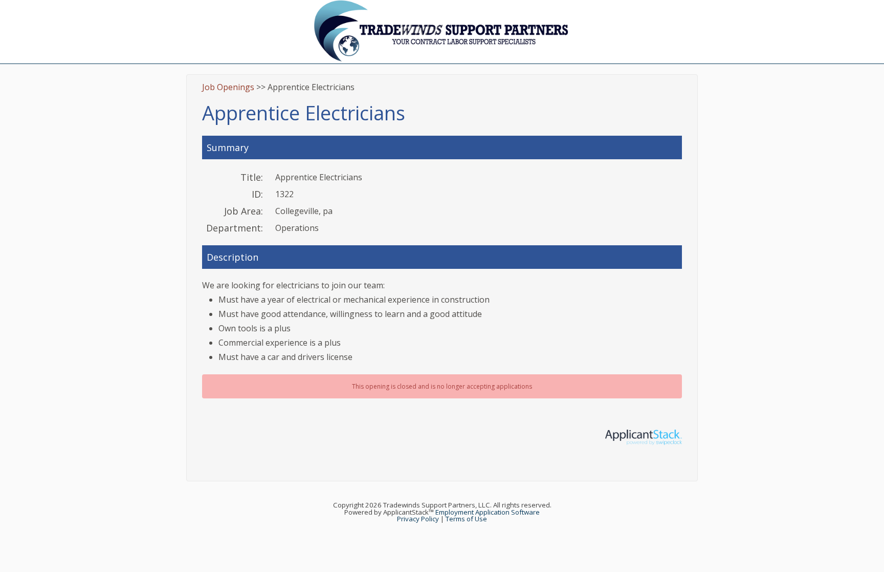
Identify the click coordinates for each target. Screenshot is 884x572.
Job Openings (228, 87)
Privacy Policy (418, 518)
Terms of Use (466, 518)
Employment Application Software (487, 512)
